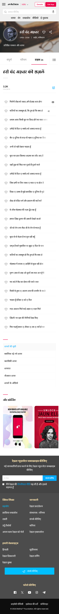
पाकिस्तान (41, 38)
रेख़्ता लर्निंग (34, 556)
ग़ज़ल (39, 60)
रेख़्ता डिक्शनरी (9, 556)
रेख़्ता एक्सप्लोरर (36, 532)
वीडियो (35, 17)
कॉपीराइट (44, 604)
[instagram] (36, 592)
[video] (53, 102)
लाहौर (35, 38)
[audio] (49, 111)
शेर (19, 17)
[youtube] (29, 592)
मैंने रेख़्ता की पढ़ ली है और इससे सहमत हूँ (26, 486)
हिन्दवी (5, 549)
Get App (50, 4)
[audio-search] (53, 11)
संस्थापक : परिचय (37, 512)
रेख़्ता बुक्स (7, 562)
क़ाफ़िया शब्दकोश (9, 512)
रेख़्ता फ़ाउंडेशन (36, 506)
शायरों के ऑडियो (11, 383)
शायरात (7, 368)
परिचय (23, 60)
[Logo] (13, 5)
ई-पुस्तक (44, 17)
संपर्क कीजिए (35, 519)
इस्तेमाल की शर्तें (32, 604)
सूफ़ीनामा (33, 549)
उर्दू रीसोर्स (6, 525)
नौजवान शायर (10, 376)
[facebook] (15, 592)
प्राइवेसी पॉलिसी (17, 604)
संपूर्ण (9, 60)
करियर (32, 525)
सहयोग (5, 506)
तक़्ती (4, 519)
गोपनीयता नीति (23, 484)
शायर (13, 17)
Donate (40, 4)
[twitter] (22, 592)
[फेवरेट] (44, 32)
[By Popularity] (53, 87)
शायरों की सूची (10, 346)
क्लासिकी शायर (10, 361)
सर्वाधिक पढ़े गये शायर (13, 354)
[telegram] (44, 592)
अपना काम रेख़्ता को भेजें (13, 532)
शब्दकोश (26, 17)
